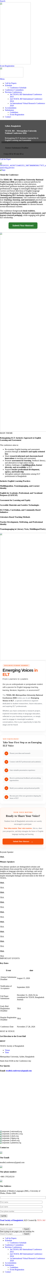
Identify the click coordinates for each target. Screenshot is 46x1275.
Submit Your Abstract (23, 225)
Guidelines (14, 112)
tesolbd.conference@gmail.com (19, 1071)
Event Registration (7, 66)
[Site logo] (15, 64)
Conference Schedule (18, 88)
